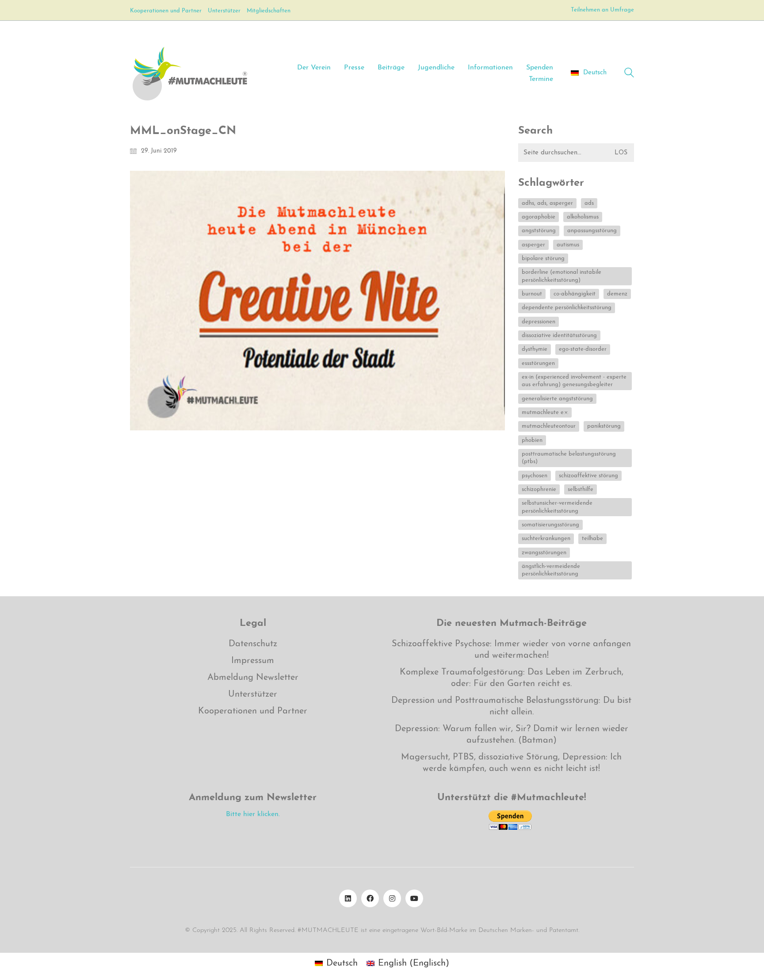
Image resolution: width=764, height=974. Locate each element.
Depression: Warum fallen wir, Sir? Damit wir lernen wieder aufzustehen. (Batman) (511, 735)
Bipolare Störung (543, 258)
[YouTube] (414, 898)
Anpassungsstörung (592, 231)
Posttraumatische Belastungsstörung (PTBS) (569, 457)
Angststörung (539, 231)
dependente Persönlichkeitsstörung (566, 308)
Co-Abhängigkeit (575, 294)
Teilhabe (592, 538)
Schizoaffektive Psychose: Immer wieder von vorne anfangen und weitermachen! (511, 650)
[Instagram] (392, 898)
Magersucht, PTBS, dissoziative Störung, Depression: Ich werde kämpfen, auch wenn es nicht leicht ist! (511, 763)
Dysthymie (534, 349)
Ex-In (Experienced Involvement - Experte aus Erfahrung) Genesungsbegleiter (574, 380)
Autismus (568, 245)
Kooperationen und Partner (252, 711)
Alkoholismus (583, 217)
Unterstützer (252, 694)
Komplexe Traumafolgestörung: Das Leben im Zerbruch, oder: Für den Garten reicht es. (511, 678)
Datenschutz (253, 644)
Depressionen (538, 322)
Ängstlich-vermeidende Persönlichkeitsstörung (551, 570)
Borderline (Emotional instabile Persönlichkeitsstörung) (561, 276)
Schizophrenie (539, 489)
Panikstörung (604, 426)
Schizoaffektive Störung (588, 476)
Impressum (252, 660)
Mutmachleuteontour (549, 426)
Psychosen (534, 476)
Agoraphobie (538, 217)
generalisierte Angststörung (557, 399)
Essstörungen (538, 363)
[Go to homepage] (189, 73)
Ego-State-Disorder (583, 349)
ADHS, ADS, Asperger (547, 203)
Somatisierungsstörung (550, 525)
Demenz (617, 294)
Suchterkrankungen (546, 538)
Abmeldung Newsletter (252, 677)
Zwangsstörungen (544, 553)
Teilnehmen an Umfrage (602, 10)
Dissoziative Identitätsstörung (559, 335)
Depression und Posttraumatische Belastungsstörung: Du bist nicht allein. (511, 706)
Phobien (532, 440)
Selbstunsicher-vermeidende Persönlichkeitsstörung (557, 507)
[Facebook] (370, 898)
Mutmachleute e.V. (545, 412)
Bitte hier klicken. (253, 814)
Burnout (532, 294)
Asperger (533, 245)
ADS (589, 203)
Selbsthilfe (580, 489)
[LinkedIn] (348, 898)
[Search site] (629, 74)
